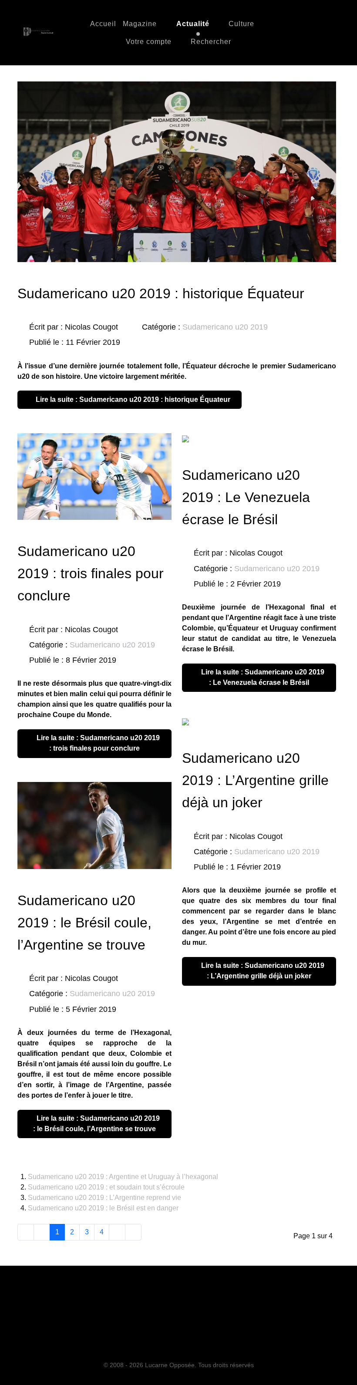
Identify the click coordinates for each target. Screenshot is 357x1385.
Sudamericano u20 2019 (225, 327)
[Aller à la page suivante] (117, 1232)
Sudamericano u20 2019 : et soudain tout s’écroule (106, 1187)
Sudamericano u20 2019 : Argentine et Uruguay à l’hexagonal (123, 1176)
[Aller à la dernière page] (133, 1232)
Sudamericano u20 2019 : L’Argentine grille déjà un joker (255, 780)
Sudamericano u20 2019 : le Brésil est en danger (103, 1208)
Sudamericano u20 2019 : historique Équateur (160, 293)
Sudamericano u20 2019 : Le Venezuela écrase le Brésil (246, 497)
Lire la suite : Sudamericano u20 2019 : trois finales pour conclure (97, 743)
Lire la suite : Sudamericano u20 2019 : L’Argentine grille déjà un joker (261, 971)
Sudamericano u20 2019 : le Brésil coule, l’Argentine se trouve (84, 923)
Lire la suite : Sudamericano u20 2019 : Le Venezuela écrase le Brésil (261, 677)
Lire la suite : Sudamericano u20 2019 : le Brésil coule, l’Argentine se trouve (96, 1123)
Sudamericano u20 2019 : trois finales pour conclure (90, 573)
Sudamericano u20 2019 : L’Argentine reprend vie (104, 1197)
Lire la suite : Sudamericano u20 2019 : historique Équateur (132, 399)
